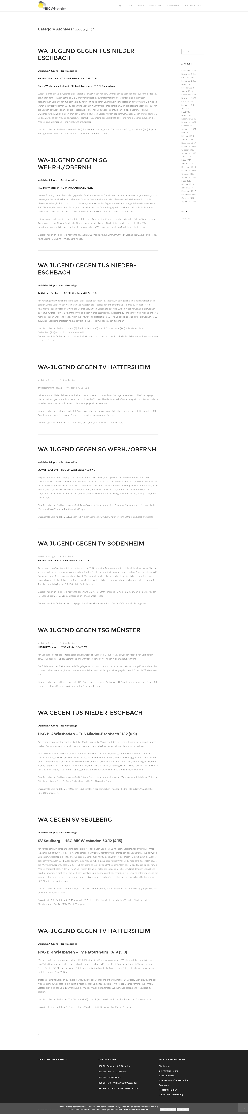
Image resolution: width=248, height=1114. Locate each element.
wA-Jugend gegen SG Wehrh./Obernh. (72, 164)
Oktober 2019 (187, 150)
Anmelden (185, 218)
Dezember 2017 (188, 191)
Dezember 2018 (188, 167)
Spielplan (164, 1085)
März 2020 (186, 132)
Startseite (164, 1066)
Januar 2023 (187, 91)
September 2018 (188, 177)
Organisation (173, 6)
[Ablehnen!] (244, 1108)
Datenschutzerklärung (171, 1094)
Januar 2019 (187, 163)
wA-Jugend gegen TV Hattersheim (94, 367)
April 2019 (186, 156)
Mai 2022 (185, 112)
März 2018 (186, 181)
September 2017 (188, 201)
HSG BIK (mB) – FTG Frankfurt (112, 1072)
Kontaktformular (168, 1090)
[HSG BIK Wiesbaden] (53, 5)
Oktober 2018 (187, 174)
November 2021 (188, 122)
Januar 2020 (187, 139)
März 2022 (186, 115)
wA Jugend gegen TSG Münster (89, 630)
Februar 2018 (187, 184)
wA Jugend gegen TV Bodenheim (91, 543)
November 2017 (188, 194)
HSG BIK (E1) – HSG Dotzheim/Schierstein (118, 1088)
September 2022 (188, 105)
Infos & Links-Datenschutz (136, 1109)
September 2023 (188, 81)
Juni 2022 (185, 108)
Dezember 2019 (188, 143)
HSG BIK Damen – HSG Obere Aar (114, 1066)
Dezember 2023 (188, 70)
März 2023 (186, 84)
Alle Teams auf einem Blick (173, 1080)
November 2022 (188, 98)
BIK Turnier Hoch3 (169, 1071)
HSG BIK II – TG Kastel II (109, 1077)
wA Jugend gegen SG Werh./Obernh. (98, 449)
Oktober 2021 (187, 125)
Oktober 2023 (187, 77)
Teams (129, 6)
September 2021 (188, 129)
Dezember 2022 (188, 94)
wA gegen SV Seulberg (75, 819)
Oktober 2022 (187, 101)
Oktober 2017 (187, 198)
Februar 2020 (187, 136)
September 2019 (188, 153)
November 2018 (188, 170)
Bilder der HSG (167, 1076)
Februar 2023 (187, 87)
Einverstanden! (168, 1109)
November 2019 (188, 146)
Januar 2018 (187, 187)
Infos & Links (155, 6)
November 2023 (188, 74)
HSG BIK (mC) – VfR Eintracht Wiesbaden (117, 1083)
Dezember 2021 (188, 118)
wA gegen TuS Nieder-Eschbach (90, 712)
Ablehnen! (183, 1109)
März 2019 (186, 160)
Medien (140, 6)
